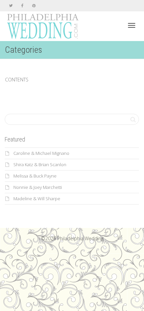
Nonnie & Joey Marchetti (37, 187)
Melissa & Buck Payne (35, 176)
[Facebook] (22, 5)
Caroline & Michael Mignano (41, 153)
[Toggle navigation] (131, 25)
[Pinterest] (33, 5)
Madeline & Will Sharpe (36, 199)
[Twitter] (10, 5)
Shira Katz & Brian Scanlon (39, 165)
